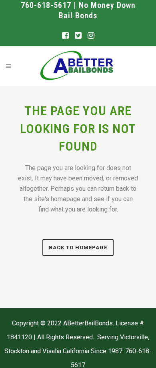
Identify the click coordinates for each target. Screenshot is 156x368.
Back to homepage (78, 248)
